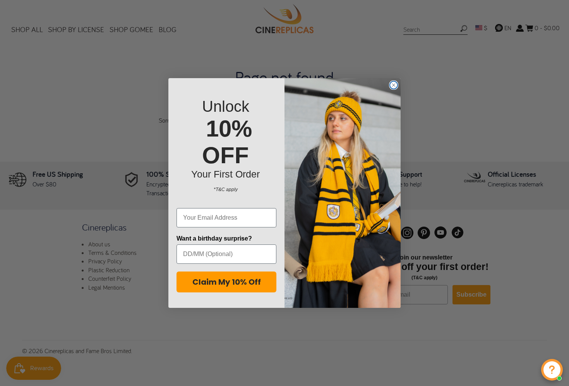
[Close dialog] (394, 85)
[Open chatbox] (552, 370)
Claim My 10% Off (226, 282)
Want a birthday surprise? (214, 238)
